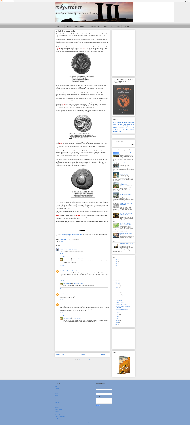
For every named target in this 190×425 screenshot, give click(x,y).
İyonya (119, 124)
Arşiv (118, 26)
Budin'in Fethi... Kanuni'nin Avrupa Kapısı (125, 204)
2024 (116, 263)
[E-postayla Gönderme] (70, 239)
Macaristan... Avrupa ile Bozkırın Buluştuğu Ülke (125, 224)
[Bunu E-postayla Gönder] (72, 239)
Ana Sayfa (59, 26)
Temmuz (118, 294)
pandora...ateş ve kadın (121, 304)
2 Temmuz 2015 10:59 (78, 283)
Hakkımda (126, 26)
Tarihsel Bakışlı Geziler (94, 26)
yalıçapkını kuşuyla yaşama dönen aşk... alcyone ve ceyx (126, 234)
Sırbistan (127, 127)
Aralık (117, 283)
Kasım (117, 285)
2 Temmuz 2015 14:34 (72, 294)
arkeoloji (120, 122)
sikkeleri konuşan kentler (122, 309)
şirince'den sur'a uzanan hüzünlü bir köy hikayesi (125, 193)
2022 (116, 268)
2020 (116, 272)
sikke (62, 241)
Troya (120, 131)
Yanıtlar (63, 256)
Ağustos (118, 292)
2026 (116, 259)
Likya (132, 124)
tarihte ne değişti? (120, 302)
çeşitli (125, 122)
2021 (116, 270)
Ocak (117, 322)
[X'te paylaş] (75, 239)
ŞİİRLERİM (117, 129)
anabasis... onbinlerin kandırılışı (121, 299)
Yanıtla (61, 253)
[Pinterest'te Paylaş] (78, 239)
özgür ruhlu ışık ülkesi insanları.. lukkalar (124, 173)
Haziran (118, 312)
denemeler (131, 122)
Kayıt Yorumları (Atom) (84, 359)
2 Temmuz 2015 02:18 (78, 258)
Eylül (117, 290)
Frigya (114, 124)
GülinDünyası (63, 270)
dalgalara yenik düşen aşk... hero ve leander (122, 296)
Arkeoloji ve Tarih (79, 26)
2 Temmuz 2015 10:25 (72, 270)
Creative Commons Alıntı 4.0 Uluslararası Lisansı (71, 234)
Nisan (117, 316)
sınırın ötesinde (118, 127)
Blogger (88, 422)
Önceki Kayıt (105, 354)
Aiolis (114, 122)
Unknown (62, 304)
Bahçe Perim (63, 249)
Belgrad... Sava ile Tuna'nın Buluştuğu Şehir (125, 183)
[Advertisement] (123, 53)
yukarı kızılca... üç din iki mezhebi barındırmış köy (125, 163)
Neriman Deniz (67, 258)
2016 (116, 280)
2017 (116, 278)
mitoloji (125, 126)
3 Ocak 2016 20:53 (69, 304)
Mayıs (117, 314)
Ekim (117, 287)
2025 (116, 261)
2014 (116, 324)
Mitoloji (69, 26)
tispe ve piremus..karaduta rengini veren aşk (125, 214)
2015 (116, 282)
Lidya (128, 124)
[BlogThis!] (74, 239)
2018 (116, 276)
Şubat (117, 320)
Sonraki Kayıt (60, 354)
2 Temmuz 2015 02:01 (71, 249)
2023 (116, 265)
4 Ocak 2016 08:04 (77, 318)
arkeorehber (68, 7)
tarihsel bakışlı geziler (60, 416)
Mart (117, 318)
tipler (70, 33)
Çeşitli (105, 26)
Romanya (131, 126)
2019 (116, 274)
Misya (120, 126)
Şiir (112, 26)
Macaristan (116, 126)
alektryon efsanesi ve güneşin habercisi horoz (126, 244)
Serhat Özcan (63, 294)
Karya (124, 124)
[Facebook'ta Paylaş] (76, 239)
